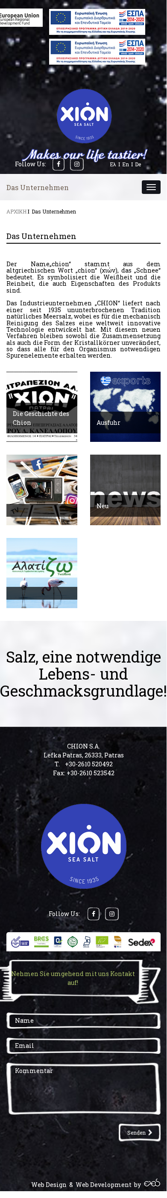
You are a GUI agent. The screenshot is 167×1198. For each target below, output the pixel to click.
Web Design (49, 1185)
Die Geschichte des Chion (41, 418)
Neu (102, 506)
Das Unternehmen (54, 211)
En (125, 164)
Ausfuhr (108, 422)
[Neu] (125, 490)
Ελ (113, 164)
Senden (136, 1132)
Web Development (104, 1185)
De (138, 164)
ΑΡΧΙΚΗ (16, 211)
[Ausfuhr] (125, 407)
